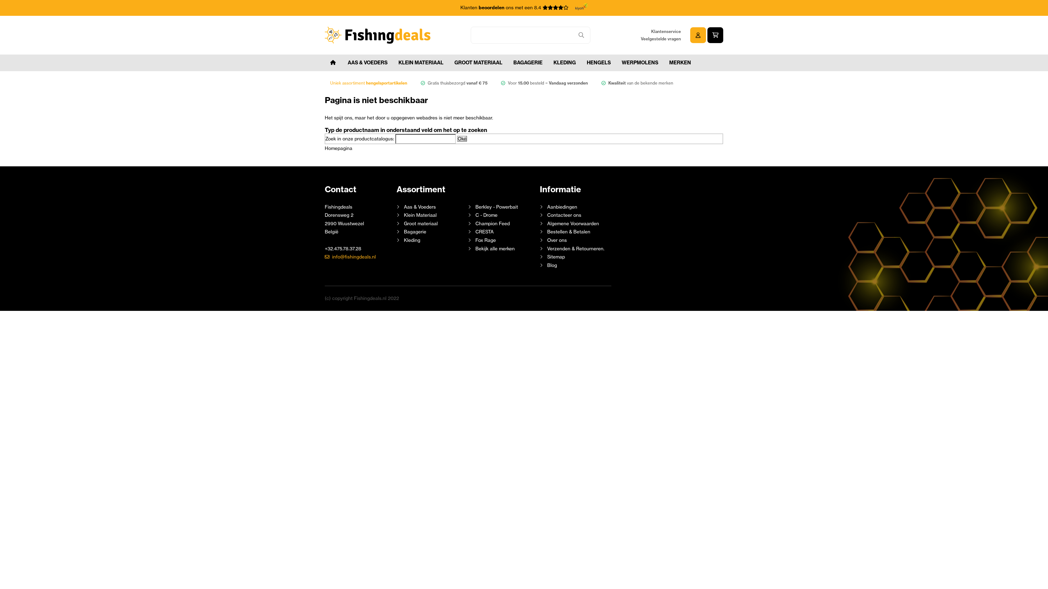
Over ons (557, 240)
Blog (551, 265)
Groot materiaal (478, 62)
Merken (680, 62)
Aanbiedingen (562, 207)
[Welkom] (333, 63)
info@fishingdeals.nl (354, 257)
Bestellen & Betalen (568, 232)
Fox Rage (485, 240)
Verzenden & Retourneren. (576, 248)
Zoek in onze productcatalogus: (359, 139)
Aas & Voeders (368, 62)
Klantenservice (666, 31)
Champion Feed (492, 223)
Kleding (564, 62)
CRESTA (484, 232)
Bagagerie (528, 62)
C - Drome (486, 215)
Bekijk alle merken (495, 248)
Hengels (599, 62)
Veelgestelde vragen (661, 38)
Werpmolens (640, 62)
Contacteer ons (564, 215)
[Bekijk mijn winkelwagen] (715, 35)
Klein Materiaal (420, 62)
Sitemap (556, 257)
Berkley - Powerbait (496, 207)
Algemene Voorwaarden (573, 223)
